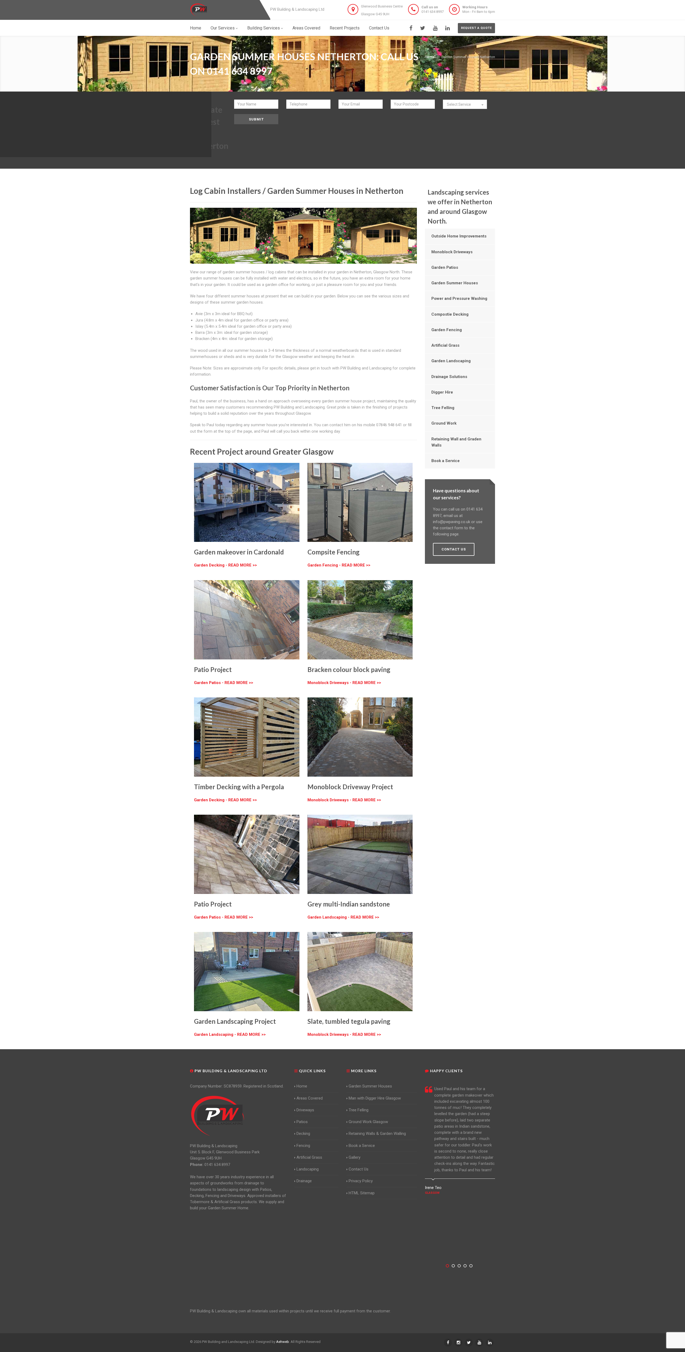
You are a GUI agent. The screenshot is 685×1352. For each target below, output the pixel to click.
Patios (302, 1121)
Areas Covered (306, 28)
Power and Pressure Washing (459, 298)
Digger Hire (442, 392)
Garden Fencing (446, 329)
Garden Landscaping (451, 360)
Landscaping (307, 1169)
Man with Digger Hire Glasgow (375, 1098)
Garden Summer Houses (454, 283)
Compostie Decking (450, 314)
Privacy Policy (361, 1181)
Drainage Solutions (449, 376)
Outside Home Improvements (458, 236)
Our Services (223, 28)
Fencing (303, 1145)
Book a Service (445, 460)
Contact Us (379, 28)
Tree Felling (442, 407)
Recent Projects (345, 28)
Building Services (263, 28)
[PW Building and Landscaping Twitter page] (422, 28)
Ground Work (443, 423)
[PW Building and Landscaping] (218, 1115)
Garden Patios (444, 267)
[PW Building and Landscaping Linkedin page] (447, 28)
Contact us (454, 549)
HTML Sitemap (362, 1193)
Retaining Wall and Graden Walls (456, 442)
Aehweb (282, 1342)
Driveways (305, 1110)
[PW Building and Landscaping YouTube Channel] (435, 28)
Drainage (304, 1181)
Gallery (354, 1157)
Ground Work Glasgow (368, 1121)
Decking (303, 1133)
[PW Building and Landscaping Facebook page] (410, 28)
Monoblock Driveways (452, 252)
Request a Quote (476, 28)
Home (195, 28)
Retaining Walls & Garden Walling (377, 1133)
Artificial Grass (445, 345)
